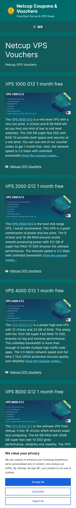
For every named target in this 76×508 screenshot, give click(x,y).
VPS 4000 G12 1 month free (34, 290)
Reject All (38, 501)
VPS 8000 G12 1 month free (34, 391)
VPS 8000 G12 (22, 426)
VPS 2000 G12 (22, 224)
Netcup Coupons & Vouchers (37, 8)
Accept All (38, 481)
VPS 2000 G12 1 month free (34, 186)
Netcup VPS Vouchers (25, 166)
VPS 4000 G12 (22, 325)
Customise (38, 491)
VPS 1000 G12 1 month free (34, 84)
